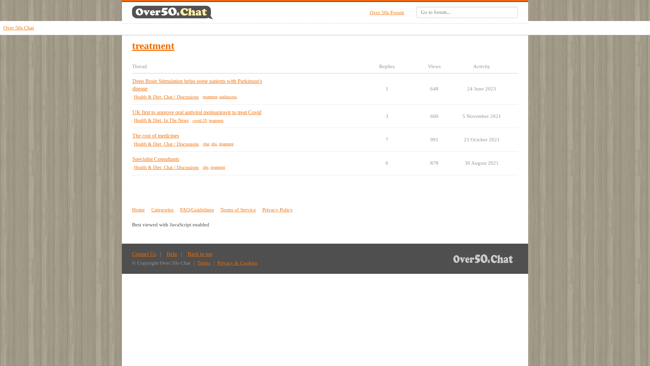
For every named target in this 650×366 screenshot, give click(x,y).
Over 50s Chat (18, 27)
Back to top (200, 254)
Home (138, 209)
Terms (203, 263)
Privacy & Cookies (237, 263)
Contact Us (144, 254)
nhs (214, 144)
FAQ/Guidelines (197, 209)
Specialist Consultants (155, 159)
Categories (162, 209)
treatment (210, 97)
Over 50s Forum (387, 12)
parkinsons (228, 97)
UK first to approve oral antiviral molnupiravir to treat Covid (196, 112)
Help (172, 254)
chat (206, 144)
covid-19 (200, 120)
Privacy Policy (277, 209)
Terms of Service (238, 209)
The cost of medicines (155, 136)
